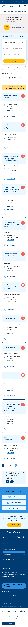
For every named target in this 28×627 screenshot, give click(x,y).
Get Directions (10, 110)
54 (11, 465)
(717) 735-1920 (11, 178)
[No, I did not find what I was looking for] (12, 481)
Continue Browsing (8, 623)
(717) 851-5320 (11, 245)
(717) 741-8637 (11, 339)
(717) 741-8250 (11, 116)
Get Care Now (16, 497)
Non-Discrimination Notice (9, 596)
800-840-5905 (6, 574)
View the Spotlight (14, 525)
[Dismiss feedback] (24, 473)
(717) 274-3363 (11, 429)
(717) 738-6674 (11, 209)
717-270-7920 (10, 309)
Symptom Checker (15, 502)
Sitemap (4, 600)
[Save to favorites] (23, 96)
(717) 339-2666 (11, 395)
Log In (7, 27)
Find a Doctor (16, 508)
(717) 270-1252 (10, 147)
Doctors (4, 11)
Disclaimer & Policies (8, 591)
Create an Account (17, 27)
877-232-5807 (11, 576)
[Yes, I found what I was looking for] (7, 481)
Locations (10, 11)
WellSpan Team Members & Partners (14, 586)
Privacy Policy (19, 618)
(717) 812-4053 (11, 458)
